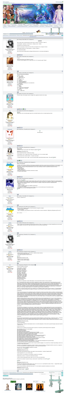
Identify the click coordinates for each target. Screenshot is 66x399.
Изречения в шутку (26, 35)
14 (35, 251)
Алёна (10, 147)
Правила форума (55, 32)
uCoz (11, 378)
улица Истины (14, 25)
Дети (31, 25)
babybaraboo (10, 93)
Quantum (53, 24)
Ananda (10, 222)
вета (10, 264)
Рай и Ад (60, 25)
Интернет (51, 25)
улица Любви (48, 24)
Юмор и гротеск (19, 35)
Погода (8, 25)
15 (35, 264)
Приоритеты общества (44, 25)
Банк (8, 24)
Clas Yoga (56, 25)
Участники (50, 32)
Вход (61, 26)
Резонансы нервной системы (22, 26)
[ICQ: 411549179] (20, 160)
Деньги (5, 25)
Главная (4, 24)
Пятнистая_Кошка (10, 162)
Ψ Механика (20, 25)
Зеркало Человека (13, 24)
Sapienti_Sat (10, 178)
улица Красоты (59, 24)
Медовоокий (10, 129)
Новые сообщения (45, 32)
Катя (10, 56)
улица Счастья (42, 24)
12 (33, 222)
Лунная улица (26, 25)
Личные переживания (11, 26)
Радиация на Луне (18, 390)
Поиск (60, 32)
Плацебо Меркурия (8, 390)
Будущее (5, 26)
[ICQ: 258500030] (24, 109)
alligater (10, 39)
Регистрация (56, 26)
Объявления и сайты (49, 26)
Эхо (10, 110)
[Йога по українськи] (62, 1)
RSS (62, 32)
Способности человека (31, 24)
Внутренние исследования (33, 26)
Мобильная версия (59, 1)
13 (35, 234)
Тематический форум (12, 35)
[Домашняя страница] (20, 54)
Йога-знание (20, 24)
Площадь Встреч (36, 25)
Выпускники (42, 26)
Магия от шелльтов (29, 390)
